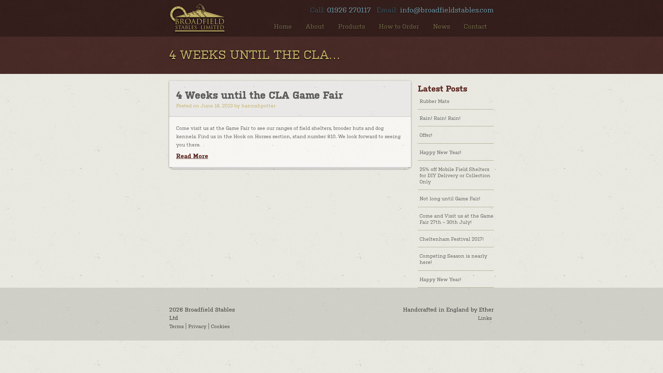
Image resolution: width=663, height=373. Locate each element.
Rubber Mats (434, 101)
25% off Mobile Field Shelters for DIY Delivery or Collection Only (455, 175)
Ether (486, 309)
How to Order (399, 26)
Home (283, 26)
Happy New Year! (440, 152)
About (315, 26)
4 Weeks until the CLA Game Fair (259, 95)
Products (351, 26)
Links (485, 318)
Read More (192, 156)
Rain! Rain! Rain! (440, 118)
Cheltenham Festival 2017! (452, 239)
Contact (475, 26)
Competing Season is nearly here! (453, 258)
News (441, 26)
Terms (176, 326)
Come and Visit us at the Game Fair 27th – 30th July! (456, 218)
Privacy (197, 326)
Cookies (220, 326)
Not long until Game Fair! (450, 198)
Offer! (426, 135)
